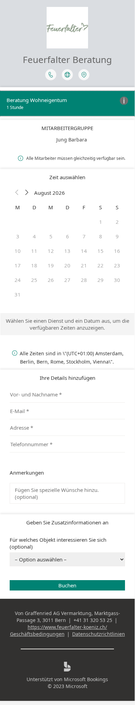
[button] (17, 192)
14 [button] (84, 250)
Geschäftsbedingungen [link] (37, 634)
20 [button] (67, 265)
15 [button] (100, 250)
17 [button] (18, 265)
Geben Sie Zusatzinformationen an (67, 522)
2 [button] (117, 221)
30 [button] (117, 279)
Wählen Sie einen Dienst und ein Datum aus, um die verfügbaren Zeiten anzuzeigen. (67, 324)
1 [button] (100, 221)
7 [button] (84, 236)
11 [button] (34, 250)
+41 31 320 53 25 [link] (93, 620)
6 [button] (67, 236)
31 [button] (18, 294)
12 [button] (51, 250)
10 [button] (18, 250)
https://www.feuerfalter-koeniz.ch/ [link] (67, 627)
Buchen (67, 585)
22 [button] (100, 265)
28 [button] (84, 279)
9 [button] (117, 236)
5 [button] (50, 236)
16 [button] (117, 250)
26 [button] (51, 279)
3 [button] (17, 236)
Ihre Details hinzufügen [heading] (67, 377)
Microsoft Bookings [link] (86, 679)
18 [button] (34, 265)
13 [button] (67, 250)
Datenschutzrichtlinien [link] (98, 634)
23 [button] (117, 265)
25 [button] (34, 279)
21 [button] (84, 265)
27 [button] (67, 279)
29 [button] (100, 279)
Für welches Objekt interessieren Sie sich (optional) (58, 543)
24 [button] (18, 279)
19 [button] (51, 265)
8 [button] (100, 236)
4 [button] (34, 236)
